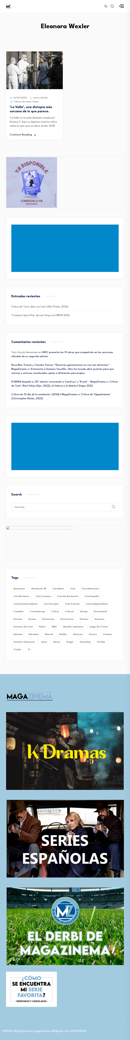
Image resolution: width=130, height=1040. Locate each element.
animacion (19, 588)
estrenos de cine (23, 627)
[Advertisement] (65, 248)
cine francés (72, 604)
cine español (91, 596)
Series (35, 102)
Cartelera (58, 588)
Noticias (78, 634)
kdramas (34, 634)
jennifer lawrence (73, 627)
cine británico (21, 596)
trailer (17, 649)
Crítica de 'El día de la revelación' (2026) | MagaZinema (44, 394)
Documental (100, 611)
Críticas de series (22, 102)
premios (107, 634)
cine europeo (51, 604)
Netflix (63, 634)
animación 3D (38, 588)
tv (29, 649)
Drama (32, 619)
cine (72, 588)
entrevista (48, 619)
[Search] (116, 504)
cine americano (90, 588)
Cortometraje (37, 611)
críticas (69, 611)
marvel (49, 634)
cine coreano (43, 596)
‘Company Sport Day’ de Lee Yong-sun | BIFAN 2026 (40, 315)
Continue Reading (21, 135)
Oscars (93, 634)
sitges (69, 642)
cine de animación (67, 596)
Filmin (42, 627)
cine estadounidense (25, 604)
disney (84, 611)
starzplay (85, 642)
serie (44, 642)
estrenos (99, 619)
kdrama (18, 634)
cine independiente (97, 604)
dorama (18, 619)
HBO (54, 627)
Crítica (55, 611)
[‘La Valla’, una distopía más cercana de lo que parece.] (34, 88)
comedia (19, 611)
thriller (101, 642)
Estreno (84, 619)
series (56, 642)
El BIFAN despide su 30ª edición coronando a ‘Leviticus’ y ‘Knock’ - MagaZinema (58, 382)
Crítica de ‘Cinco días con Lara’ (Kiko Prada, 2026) (39, 307)
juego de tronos (99, 627)
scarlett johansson (24, 642)
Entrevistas (66, 619)
